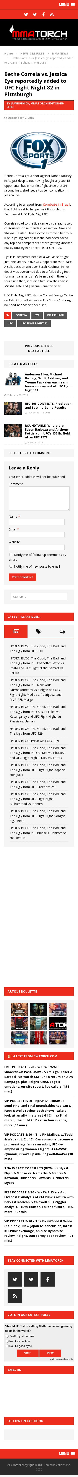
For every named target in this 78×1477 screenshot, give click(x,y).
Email (13, 529)
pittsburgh (55, 315)
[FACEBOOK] (43, 14)
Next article (39, 351)
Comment (16, 484)
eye (37, 315)
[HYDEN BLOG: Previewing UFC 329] (58, 1023)
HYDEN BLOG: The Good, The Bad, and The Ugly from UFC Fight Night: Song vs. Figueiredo (38, 816)
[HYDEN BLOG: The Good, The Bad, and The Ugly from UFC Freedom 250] (58, 1037)
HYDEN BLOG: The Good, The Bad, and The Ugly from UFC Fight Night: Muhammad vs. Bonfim (38, 799)
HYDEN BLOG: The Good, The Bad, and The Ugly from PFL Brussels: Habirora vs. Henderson (38, 833)
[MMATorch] (39, 32)
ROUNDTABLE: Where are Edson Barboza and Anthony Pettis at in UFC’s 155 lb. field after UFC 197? (47, 431)
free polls (68, 1359)
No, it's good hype (20, 1346)
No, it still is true (19, 1341)
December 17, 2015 (21, 118)
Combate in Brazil (56, 204)
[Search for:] (39, 596)
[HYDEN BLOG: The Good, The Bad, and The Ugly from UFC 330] (19, 1009)
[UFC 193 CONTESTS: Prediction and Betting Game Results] (13, 412)
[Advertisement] (36, 916)
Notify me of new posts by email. (37, 566)
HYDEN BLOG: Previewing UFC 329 (34, 741)
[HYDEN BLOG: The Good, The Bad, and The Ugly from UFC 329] (38, 1023)
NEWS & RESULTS (32, 53)
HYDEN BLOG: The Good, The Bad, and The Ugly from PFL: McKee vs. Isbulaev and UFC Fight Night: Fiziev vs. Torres (38, 753)
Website (14, 542)
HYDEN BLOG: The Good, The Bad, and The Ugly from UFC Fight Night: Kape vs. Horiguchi (38, 770)
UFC (10, 323)
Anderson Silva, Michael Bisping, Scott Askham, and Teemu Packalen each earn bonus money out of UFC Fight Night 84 (48, 382)
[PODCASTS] (52, 14)
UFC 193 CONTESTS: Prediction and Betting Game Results (48, 405)
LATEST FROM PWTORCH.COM (34, 1056)
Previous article (39, 346)
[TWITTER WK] (35, 14)
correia (21, 315)
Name (13, 516)
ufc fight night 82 (34, 323)
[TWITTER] (26, 14)
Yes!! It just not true (21, 1336)
